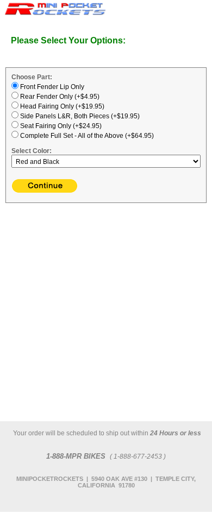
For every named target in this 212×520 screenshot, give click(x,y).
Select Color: (31, 151)
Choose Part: (31, 77)
